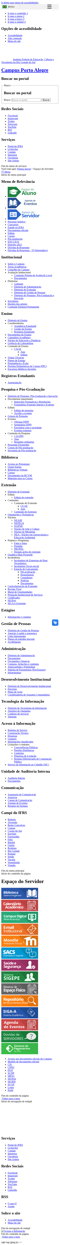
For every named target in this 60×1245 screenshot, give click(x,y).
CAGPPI (18, 436)
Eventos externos (22, 430)
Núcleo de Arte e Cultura (26, 529)
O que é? (12, 1203)
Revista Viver (14, 589)
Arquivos (12, 797)
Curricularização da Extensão (22, 586)
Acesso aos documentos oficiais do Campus (30, 1058)
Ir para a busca (16, 19)
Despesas (12, 736)
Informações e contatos (19, 617)
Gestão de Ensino (23, 329)
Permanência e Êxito (18, 363)
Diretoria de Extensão (25, 289)
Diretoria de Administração (27, 286)
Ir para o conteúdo (18, 13)
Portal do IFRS (15, 146)
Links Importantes (17, 636)
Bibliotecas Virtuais (17, 469)
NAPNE (18, 526)
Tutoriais (12, 716)
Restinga (12, 848)
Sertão (11, 856)
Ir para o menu (16, 16)
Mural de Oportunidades (20, 592)
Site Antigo (13, 160)
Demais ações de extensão (27, 552)
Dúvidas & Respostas (18, 247)
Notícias (24, 580)
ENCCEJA (13, 241)
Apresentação (14, 382)
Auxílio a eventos (23, 413)
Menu (7, 172)
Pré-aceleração (27, 572)
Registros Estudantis (24, 331)
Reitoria (12, 819)
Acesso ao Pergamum (19, 464)
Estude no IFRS (16, 227)
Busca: (7, 99)
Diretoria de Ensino (17, 320)
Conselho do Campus (18, 269)
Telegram (12, 1181)
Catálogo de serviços (18, 713)
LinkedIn (12, 1190)
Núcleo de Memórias (24, 531)
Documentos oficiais (18, 230)
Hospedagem (27, 574)
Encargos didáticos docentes (22, 369)
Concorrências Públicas (26, 747)
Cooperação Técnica (18, 733)
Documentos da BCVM (20, 475)
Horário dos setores (17, 304)
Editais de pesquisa (23, 410)
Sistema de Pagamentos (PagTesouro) (27, 669)
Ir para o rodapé (17, 22)
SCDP (11, 1073)
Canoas (11, 828)
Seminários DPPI (23, 424)
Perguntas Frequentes (18, 444)
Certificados (14, 597)
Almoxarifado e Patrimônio (21, 667)
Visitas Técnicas (16, 357)
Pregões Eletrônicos (24, 750)
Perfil (10, 1090)
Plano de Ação (15, 692)
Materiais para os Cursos (20, 478)
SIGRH (12, 1081)
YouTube (12, 1184)
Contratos (19, 753)
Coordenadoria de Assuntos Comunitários (29, 694)
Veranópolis (14, 862)
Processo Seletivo (16, 221)
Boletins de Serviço (17, 730)
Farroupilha (13, 836)
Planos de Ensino (16, 360)
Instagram (13, 1175)
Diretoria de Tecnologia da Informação (27, 708)
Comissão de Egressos (25, 511)
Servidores (13, 301)
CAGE (17, 349)
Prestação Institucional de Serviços (25, 594)
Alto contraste (15, 38)
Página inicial (24, 169)
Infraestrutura (14, 672)
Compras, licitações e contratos (23, 664)
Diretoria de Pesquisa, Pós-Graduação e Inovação (33, 396)
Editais (11, 233)
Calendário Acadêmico (19, 337)
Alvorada (12, 822)
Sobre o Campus (16, 264)
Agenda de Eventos (18, 803)
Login (11, 1087)
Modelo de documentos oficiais (23, 1061)
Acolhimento (14, 642)
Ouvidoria (13, 157)
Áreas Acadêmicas (17, 266)
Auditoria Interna (16, 778)
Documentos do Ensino (19, 334)
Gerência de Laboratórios (20, 343)
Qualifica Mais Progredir (20, 554)
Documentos (20, 278)
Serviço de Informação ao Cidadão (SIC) (28, 764)
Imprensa (12, 155)
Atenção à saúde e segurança (22, 633)
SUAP (11, 1084)
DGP (10, 1070)
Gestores (12, 738)
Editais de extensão (23, 497)
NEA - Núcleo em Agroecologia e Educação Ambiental (31, 536)
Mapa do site (14, 41)
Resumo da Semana (18, 806)
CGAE (24, 506)
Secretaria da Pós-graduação (22, 450)
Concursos (13, 224)
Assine (11, 1206)
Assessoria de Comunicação (22, 794)
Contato (12, 152)
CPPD (11, 1067)
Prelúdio (18, 546)
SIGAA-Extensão (17, 603)
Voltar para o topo (10, 1098)
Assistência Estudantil (25, 326)
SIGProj (12, 600)
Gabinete (18, 284)
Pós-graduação (15, 239)
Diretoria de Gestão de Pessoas (29, 292)
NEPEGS (19, 523)
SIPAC (11, 1076)
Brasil (11, 6)
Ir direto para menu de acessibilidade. (20, 2)
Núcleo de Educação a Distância (24, 340)
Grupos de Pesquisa (18, 416)
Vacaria (11, 859)
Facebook (13, 1172)
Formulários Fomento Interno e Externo (34, 404)
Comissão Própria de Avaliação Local (33, 275)
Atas (22, 352)
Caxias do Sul (15, 831)
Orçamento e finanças (19, 661)
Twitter (11, 1178)
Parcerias (12, 689)
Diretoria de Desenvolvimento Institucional (29, 686)
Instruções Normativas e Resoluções (32, 401)
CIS (10, 1064)
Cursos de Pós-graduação (20, 447)
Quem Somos (14, 467)
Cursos (11, 236)
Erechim (12, 833)
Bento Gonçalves (16, 825)
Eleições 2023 (15, 244)
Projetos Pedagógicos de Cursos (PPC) (27, 366)
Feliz (10, 839)
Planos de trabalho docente (21, 639)
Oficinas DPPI (21, 422)
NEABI (18, 520)
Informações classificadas (20, 741)
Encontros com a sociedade (28, 427)
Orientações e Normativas (21, 514)
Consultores (26, 577)
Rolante (12, 853)
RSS (10, 1187)
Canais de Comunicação (20, 800)
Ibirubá (11, 842)
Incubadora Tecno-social (26, 566)
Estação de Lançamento (26, 569)
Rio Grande (14, 851)
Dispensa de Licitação (25, 756)
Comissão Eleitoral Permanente (23, 306)
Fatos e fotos (20, 543)
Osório (11, 845)
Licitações (13, 149)
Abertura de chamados (19, 711)
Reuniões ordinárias (24, 442)
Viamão (12, 865)
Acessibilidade (15, 35)
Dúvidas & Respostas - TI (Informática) (28, 250)
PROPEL (19, 549)
